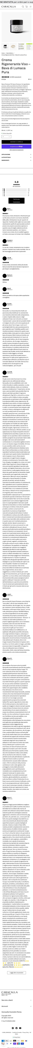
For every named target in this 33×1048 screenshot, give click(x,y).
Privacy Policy (25, 1032)
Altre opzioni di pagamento (16, 149)
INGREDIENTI (5, 160)
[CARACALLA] (9, 6)
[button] (23, 6)
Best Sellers (9, 53)
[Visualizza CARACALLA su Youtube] (20, 1028)
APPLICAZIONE (6, 154)
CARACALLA (8, 1032)
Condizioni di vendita (17, 1032)
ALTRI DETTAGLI (6, 157)
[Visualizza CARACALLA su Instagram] (13, 1028)
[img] (29, 79)
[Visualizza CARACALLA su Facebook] (16, 1028)
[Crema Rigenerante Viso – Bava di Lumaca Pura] (5, 46)
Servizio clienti (7, 1000)
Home (3, 53)
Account (5, 1006)
